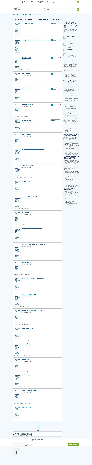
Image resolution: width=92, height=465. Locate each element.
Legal (14, 455)
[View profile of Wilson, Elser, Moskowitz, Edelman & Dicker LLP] (17, 45)
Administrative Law (18, 433)
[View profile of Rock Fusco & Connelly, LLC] (17, 201)
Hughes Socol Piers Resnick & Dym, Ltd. (33, 149)
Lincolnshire (17, 435)
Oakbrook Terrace (33, 435)
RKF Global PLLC (26, 120)
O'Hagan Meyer (26, 181)
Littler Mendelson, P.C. (28, 23)
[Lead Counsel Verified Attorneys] (65, 26)
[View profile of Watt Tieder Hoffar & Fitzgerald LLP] (17, 233)
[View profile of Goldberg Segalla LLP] (17, 78)
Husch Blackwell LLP (27, 89)
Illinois (30, 14)
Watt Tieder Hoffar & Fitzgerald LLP (32, 228)
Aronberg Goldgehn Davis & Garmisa (32, 310)
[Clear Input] (59, 2)
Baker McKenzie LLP (27, 328)
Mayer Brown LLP (27, 407)
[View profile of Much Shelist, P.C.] (17, 379)
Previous (38, 422)
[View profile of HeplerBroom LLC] (17, 267)
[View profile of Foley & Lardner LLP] (17, 138)
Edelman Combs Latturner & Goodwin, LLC (34, 244)
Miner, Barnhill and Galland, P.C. (31, 390)
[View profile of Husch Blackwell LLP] (17, 93)
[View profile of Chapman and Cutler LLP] (17, 299)
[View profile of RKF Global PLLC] (17, 124)
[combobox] (53, 2)
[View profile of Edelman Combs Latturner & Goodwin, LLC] (17, 250)
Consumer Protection (25, 14)
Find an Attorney (16, 449)
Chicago (33, 14)
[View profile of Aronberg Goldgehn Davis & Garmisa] (17, 316)
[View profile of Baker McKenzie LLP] (17, 332)
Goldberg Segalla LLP (27, 73)
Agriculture (24, 433)
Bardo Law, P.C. (26, 212)
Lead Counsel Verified (40, 2)
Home (14, 14)
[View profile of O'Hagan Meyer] (17, 185)
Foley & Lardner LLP (27, 134)
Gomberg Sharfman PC (28, 165)
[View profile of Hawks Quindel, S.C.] (17, 348)
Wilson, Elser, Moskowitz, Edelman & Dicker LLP (35, 40)
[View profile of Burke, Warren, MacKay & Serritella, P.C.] (17, 283)
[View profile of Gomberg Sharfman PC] (17, 170)
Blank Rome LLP (26, 58)
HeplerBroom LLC (27, 262)
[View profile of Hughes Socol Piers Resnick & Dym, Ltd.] (17, 154)
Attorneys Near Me (26, 2)
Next (38, 430)
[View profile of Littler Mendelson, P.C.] (17, 28)
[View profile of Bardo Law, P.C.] (17, 217)
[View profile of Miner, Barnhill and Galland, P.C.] (17, 395)
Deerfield (28, 435)
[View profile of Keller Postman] (17, 364)
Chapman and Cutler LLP (29, 295)
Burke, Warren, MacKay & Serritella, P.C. (33, 278)
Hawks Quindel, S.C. (27, 344)
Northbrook (23, 435)
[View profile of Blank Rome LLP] (17, 62)
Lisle (20, 435)
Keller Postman (26, 359)
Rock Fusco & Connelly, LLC (29, 197)
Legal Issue (48, 1)
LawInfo (14, 452)
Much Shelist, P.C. (26, 375)
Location (65, 2)
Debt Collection (29, 433)
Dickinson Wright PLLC (28, 104)
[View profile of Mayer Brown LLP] (17, 411)
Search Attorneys (73, 444)
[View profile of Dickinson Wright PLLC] (17, 109)
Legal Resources (32, 2)
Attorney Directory (18, 14)
